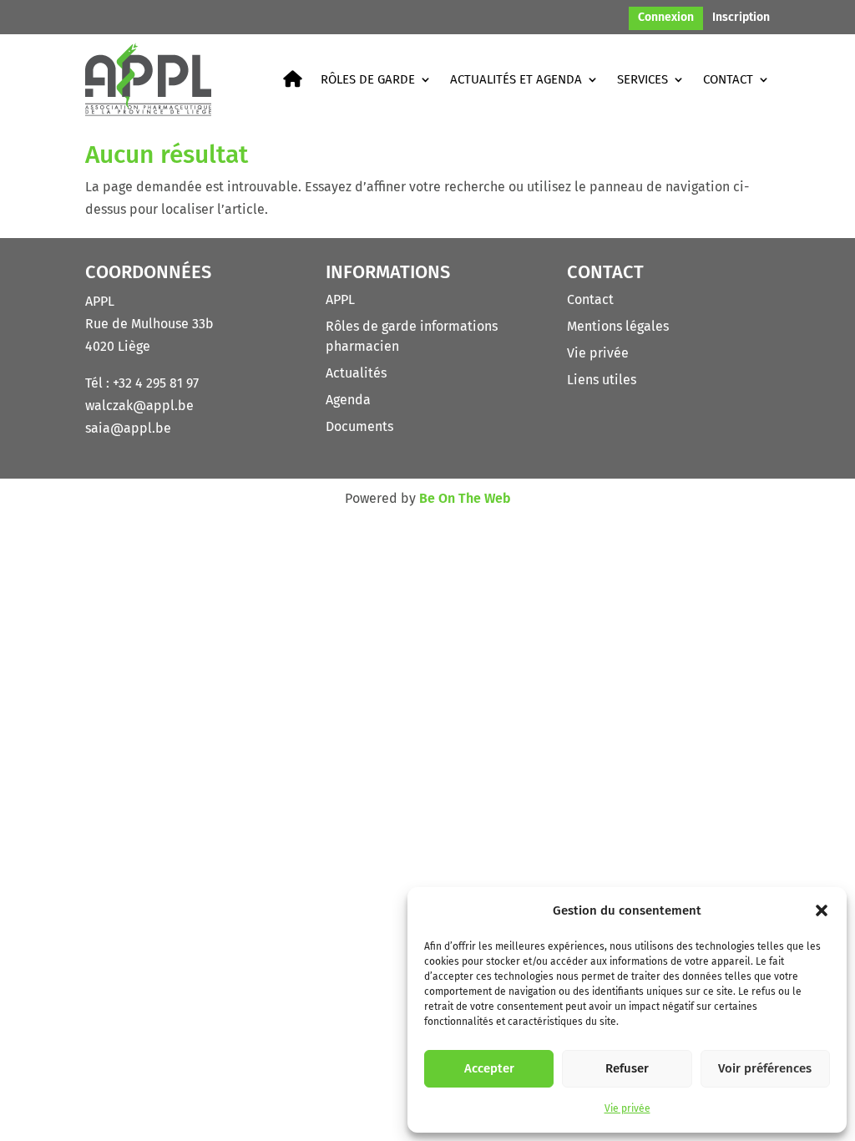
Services (642, 79)
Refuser (627, 1068)
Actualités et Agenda (516, 79)
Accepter (489, 1068)
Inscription (741, 18)
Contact (728, 79)
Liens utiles (601, 380)
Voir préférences (765, 1068)
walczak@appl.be (139, 405)
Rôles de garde (368, 79)
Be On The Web (465, 498)
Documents (359, 426)
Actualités (356, 373)
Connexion (666, 18)
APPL (340, 299)
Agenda (348, 400)
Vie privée (627, 1108)
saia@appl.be (128, 428)
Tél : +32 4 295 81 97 (142, 383)
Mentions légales (618, 326)
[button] (821, 910)
